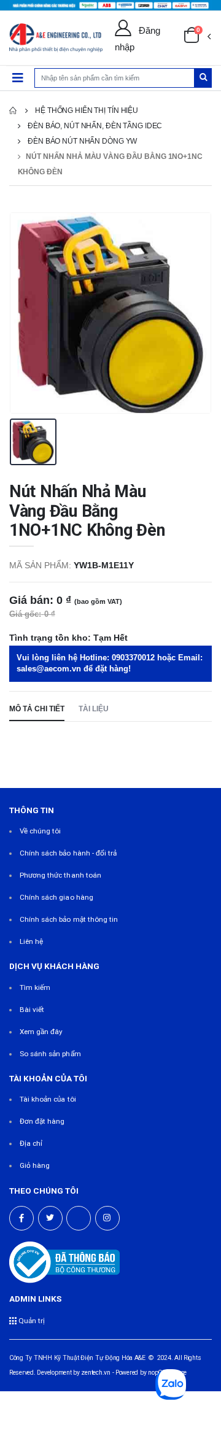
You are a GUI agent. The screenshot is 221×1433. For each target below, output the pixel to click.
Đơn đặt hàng (42, 1121)
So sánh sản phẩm (50, 1053)
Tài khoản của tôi (48, 1099)
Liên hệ (31, 941)
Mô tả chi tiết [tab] (36, 709)
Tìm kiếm (35, 987)
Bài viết (32, 1009)
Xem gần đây (41, 1031)
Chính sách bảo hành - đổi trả (68, 853)
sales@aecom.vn (49, 669)
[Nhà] (13, 110)
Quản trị (31, 1320)
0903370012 (133, 658)
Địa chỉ (31, 1143)
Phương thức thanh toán (60, 875)
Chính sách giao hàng (56, 897)
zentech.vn (95, 1373)
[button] (197, 38)
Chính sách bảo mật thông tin (69, 919)
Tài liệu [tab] (94, 709)
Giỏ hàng (35, 1165)
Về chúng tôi (40, 831)
